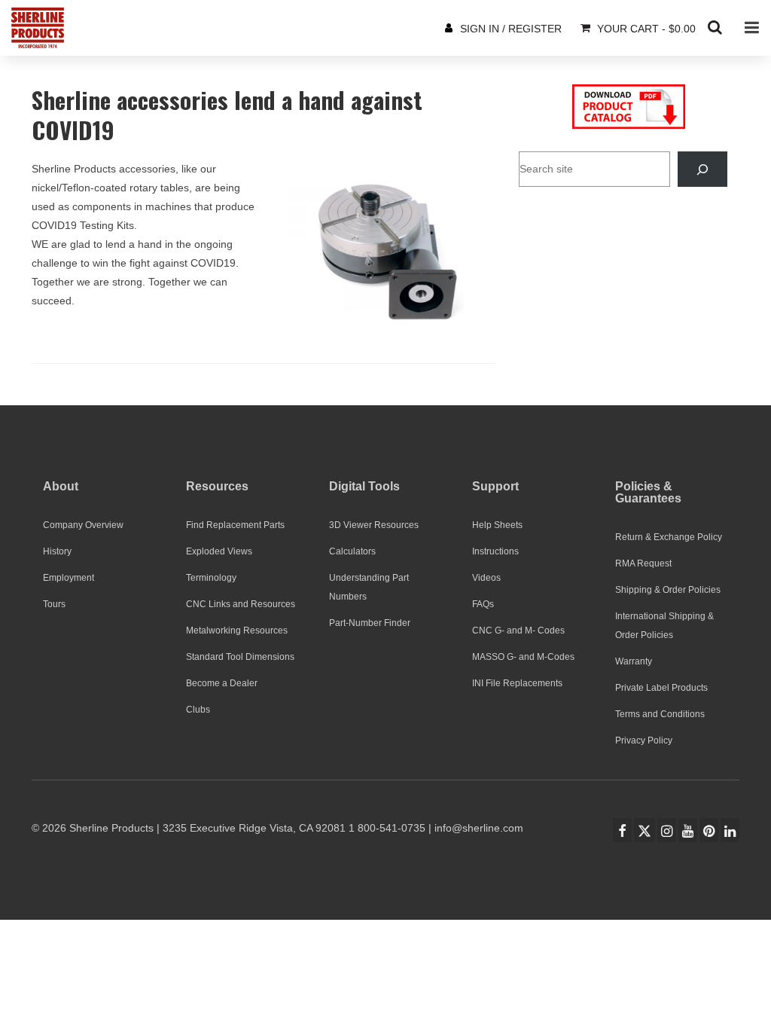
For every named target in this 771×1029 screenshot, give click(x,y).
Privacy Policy (643, 740)
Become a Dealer (222, 683)
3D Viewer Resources (374, 525)
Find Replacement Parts (235, 525)
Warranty (633, 661)
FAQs (483, 604)
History (57, 551)
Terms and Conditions (660, 714)
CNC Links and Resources (240, 604)
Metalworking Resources (237, 630)
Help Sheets (497, 525)
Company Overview (83, 525)
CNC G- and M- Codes (518, 630)
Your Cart (645, 29)
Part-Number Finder (369, 623)
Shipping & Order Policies (668, 590)
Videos (486, 578)
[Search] (702, 169)
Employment (68, 578)
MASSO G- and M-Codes (523, 657)
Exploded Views (219, 551)
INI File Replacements (517, 683)
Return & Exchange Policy (668, 537)
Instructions (495, 551)
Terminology (211, 578)
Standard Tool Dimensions (240, 657)
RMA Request (643, 563)
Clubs (198, 709)
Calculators (352, 551)
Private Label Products (661, 687)
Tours (54, 604)
